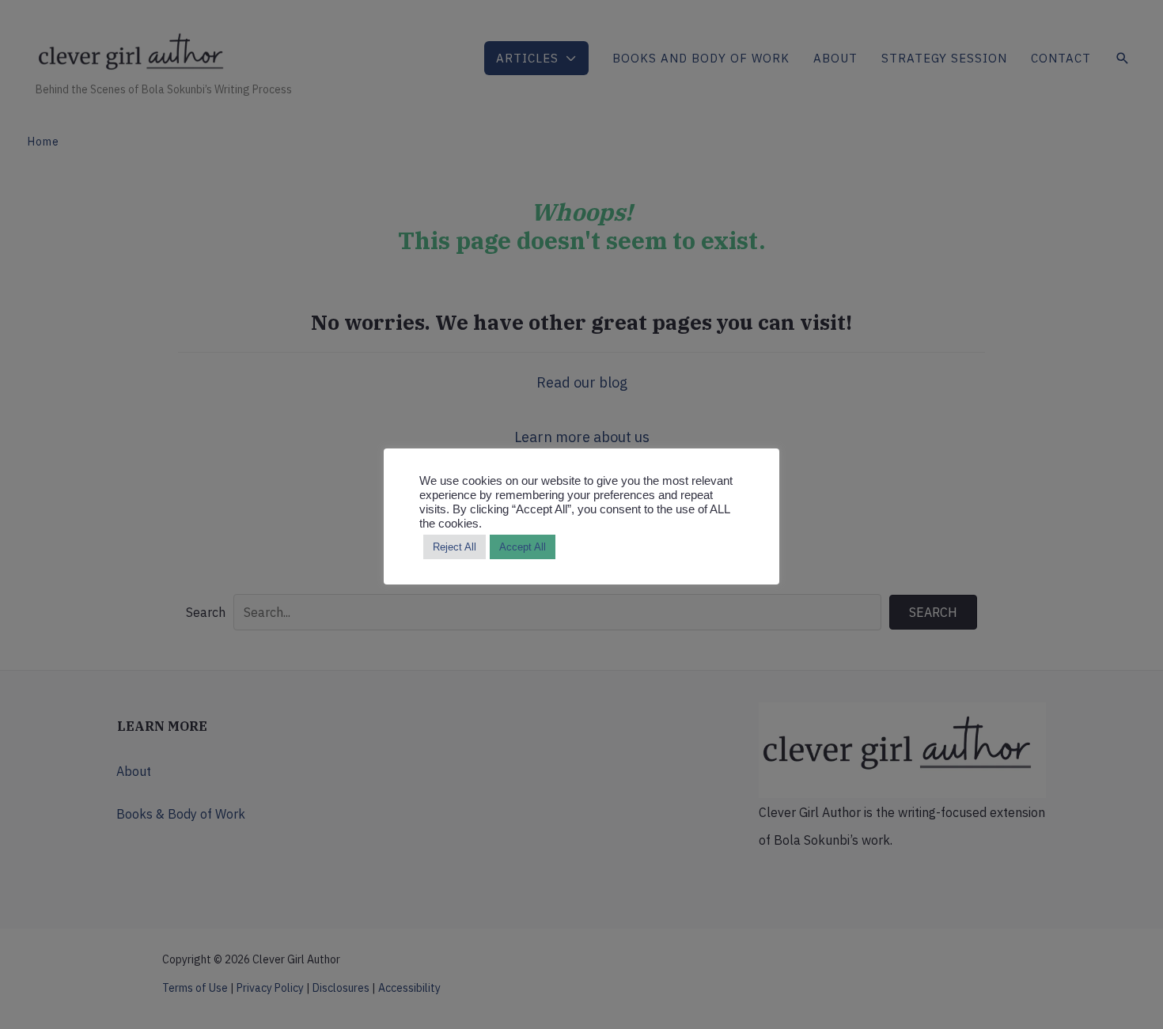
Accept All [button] (522, 547)
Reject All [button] (454, 547)
